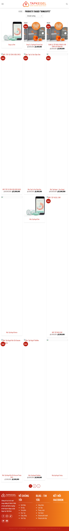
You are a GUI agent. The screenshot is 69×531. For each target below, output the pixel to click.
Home (20, 11)
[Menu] (2, 4)
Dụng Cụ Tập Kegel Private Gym (34, 45)
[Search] (67, 4)
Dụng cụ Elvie (11, 45)
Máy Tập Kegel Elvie (34, 219)
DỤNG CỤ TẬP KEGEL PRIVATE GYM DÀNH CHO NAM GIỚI (57, 45)
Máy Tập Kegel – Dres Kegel (57, 189)
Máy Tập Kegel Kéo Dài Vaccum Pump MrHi (11, 476)
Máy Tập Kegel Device (11, 332)
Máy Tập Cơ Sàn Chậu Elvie (34, 189)
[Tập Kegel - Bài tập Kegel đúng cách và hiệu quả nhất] (34, 4)
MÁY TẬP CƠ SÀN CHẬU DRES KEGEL (12, 189)
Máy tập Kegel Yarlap (57, 475)
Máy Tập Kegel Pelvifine (34, 475)
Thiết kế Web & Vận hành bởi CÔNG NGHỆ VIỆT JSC (48, 528)
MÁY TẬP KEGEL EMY (57, 332)
